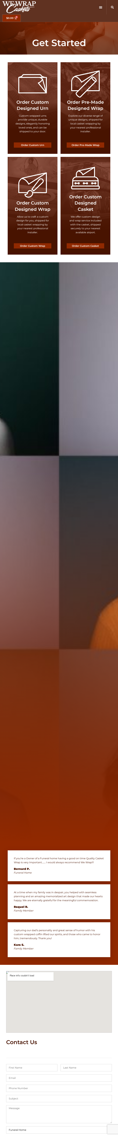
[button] (100, 7)
